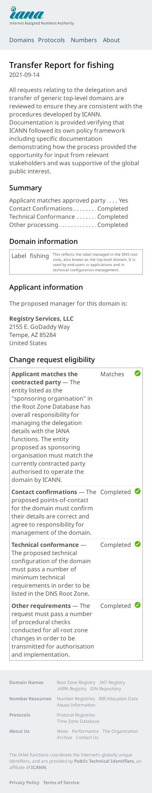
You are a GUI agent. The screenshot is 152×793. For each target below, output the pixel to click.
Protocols (51, 40)
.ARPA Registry (71, 688)
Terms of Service (61, 782)
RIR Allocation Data (118, 698)
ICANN (38, 767)
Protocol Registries (76, 715)
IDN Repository (105, 688)
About (111, 40)
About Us (19, 731)
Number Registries (76, 698)
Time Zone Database (78, 721)
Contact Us (87, 737)
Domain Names (26, 682)
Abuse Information (76, 705)
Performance (85, 731)
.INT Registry (112, 682)
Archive (64, 737)
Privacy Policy (24, 782)
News (62, 731)
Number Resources (30, 698)
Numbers (84, 40)
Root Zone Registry (76, 682)
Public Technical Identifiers (104, 761)
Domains (21, 40)
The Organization (120, 731)
